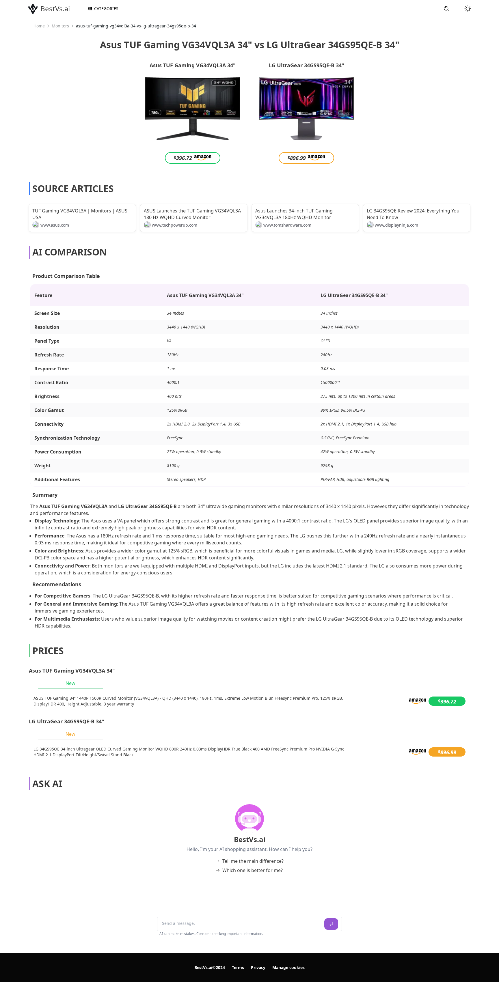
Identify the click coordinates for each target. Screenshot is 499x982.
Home (39, 26)
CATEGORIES (106, 8)
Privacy (258, 967)
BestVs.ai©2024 (209, 967)
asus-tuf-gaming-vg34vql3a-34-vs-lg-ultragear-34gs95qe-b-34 (136, 26)
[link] (39, 26)
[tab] (70, 683)
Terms (238, 967)
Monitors (60, 26)
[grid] (249, 701)
